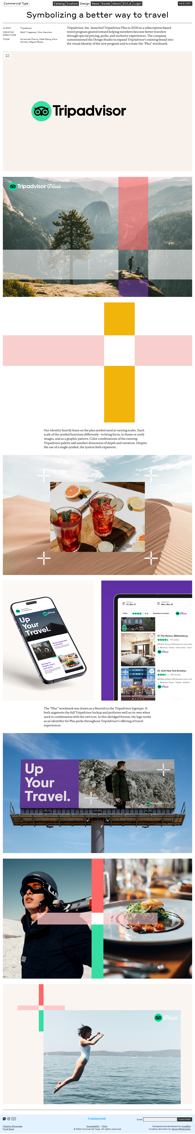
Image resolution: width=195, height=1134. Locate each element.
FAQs (104, 1126)
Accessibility (92, 1126)
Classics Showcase (12, 1126)
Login (137, 3)
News (95, 3)
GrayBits (186, 1126)
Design (85, 3)
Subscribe (184, 1119)
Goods (105, 3)
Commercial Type (16, 3)
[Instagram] (8, 1118)
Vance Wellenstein (181, 1129)
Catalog (59, 3)
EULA (127, 3)
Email (139, 1119)
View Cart (185, 3)
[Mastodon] (4, 1119)
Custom (72, 3)
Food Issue (8, 1129)
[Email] (14, 1118)
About (116, 3)
